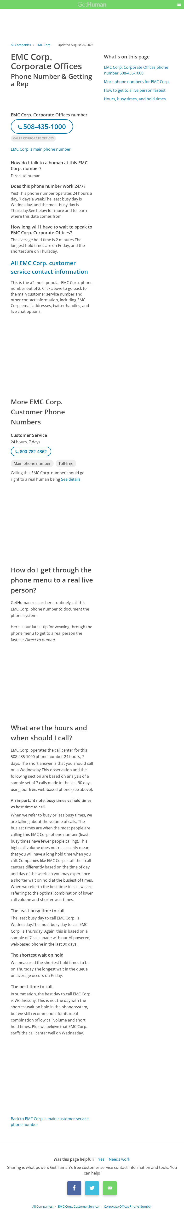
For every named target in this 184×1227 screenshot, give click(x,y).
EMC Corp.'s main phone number (41, 149)
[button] (179, 4)
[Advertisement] (52, 355)
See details (70, 479)
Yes (101, 1159)
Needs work (119, 1159)
